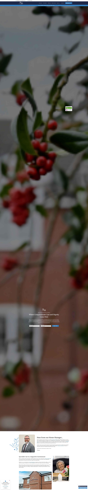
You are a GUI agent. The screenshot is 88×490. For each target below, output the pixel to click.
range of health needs (48, 458)
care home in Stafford (54, 439)
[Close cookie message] (9, 480)
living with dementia (32, 462)
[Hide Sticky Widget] (77, 485)
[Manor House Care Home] (21, 3)
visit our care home (60, 445)
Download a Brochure (83, 486)
